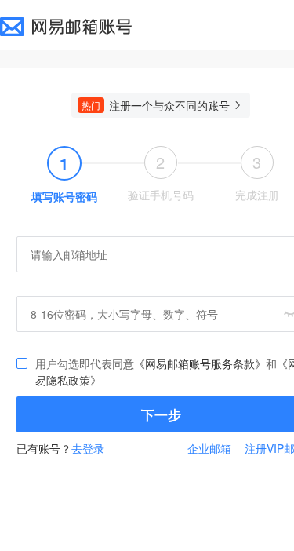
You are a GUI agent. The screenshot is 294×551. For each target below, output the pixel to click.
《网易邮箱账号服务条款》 (200, 363)
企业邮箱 (209, 448)
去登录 (87, 448)
